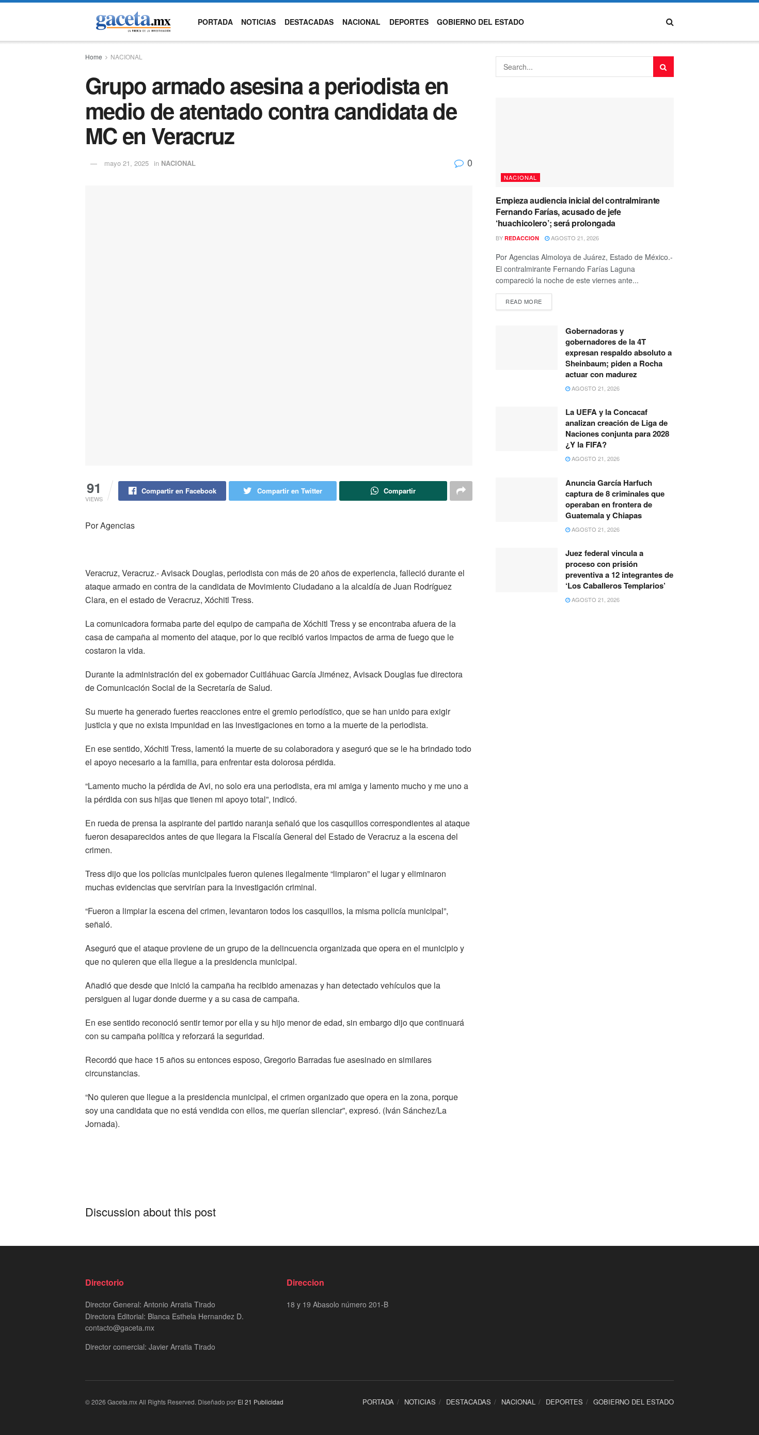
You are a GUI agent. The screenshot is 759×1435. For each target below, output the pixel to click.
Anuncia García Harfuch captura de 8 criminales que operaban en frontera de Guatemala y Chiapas (615, 499)
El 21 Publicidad (260, 1401)
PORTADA (215, 22)
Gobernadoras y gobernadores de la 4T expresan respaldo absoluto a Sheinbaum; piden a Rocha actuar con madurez (618, 352)
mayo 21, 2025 (126, 163)
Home (93, 56)
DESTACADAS (309, 22)
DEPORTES (409, 22)
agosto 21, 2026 (574, 238)
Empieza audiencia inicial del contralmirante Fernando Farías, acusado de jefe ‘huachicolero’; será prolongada (578, 211)
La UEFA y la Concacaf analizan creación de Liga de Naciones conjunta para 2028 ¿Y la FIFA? (617, 428)
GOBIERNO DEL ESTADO (480, 22)
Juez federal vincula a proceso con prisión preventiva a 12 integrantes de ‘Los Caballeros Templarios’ (619, 569)
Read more (523, 301)
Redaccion (521, 238)
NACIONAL (361, 22)
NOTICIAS (258, 22)
